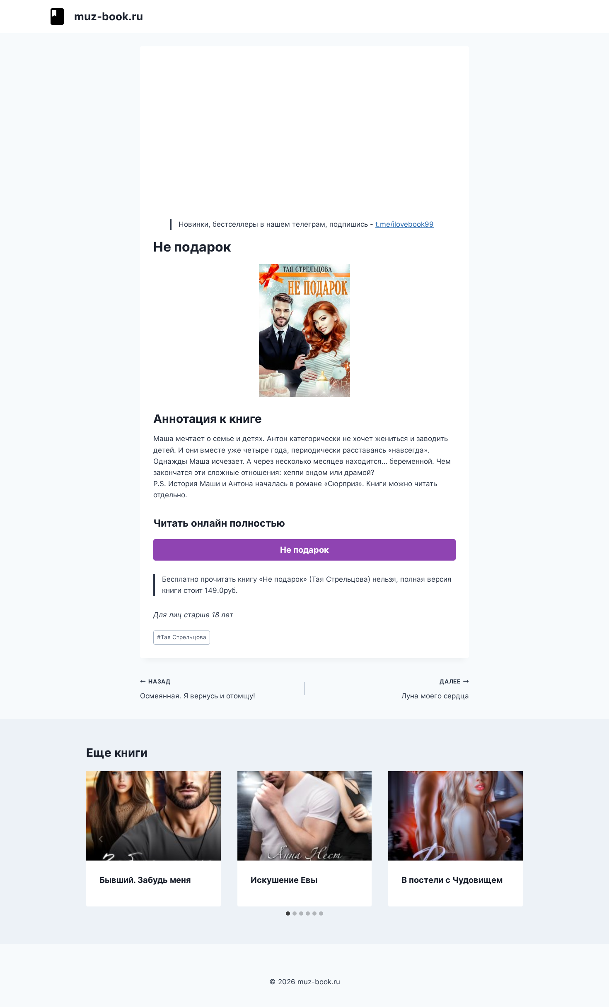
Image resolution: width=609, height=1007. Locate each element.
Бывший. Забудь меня (145, 880)
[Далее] (507, 839)
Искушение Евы (284, 880)
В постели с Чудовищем (452, 880)
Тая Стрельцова (181, 637)
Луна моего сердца (435, 689)
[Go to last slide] (101, 839)
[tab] (288, 913)
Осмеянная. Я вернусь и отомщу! (197, 689)
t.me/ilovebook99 (404, 224)
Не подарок (304, 550)
